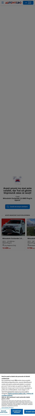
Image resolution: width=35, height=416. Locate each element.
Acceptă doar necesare (17, 411)
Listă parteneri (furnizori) (8, 407)
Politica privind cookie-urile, (17, 393)
